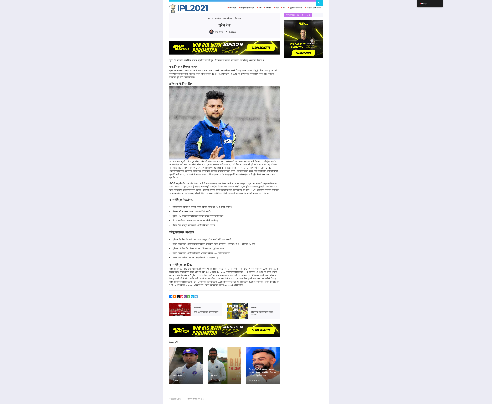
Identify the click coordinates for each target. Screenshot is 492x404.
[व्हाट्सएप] (188, 296)
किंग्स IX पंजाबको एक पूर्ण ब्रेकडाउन (180, 310)
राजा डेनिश (219, 32)
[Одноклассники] (174, 296)
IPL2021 (188, 8)
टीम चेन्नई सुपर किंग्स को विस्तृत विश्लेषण (237, 311)
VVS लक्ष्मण (177, 375)
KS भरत (214, 375)
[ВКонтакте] (170, 296)
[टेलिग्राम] (196, 296)
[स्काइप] (192, 296)
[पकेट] (181, 296)
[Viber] (185, 296)
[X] (178, 296)
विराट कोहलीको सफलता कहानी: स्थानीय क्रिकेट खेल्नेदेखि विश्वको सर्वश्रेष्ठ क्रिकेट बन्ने (262, 372)
